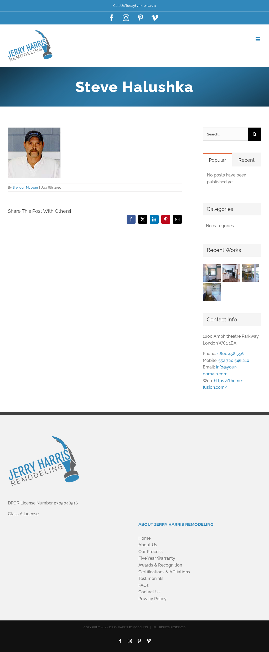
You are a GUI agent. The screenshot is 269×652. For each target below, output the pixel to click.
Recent (247, 160)
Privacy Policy (152, 598)
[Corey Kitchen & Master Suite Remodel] (250, 273)
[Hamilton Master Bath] (212, 291)
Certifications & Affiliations (164, 571)
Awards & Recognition (160, 565)
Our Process (150, 551)
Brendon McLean (25, 187)
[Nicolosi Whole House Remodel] (231, 273)
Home (144, 538)
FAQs (143, 585)
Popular (217, 160)
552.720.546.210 (233, 360)
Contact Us (149, 591)
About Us (147, 544)
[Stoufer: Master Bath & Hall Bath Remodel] (212, 273)
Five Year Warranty (156, 558)
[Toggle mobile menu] (258, 39)
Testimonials (150, 578)
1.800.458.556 (230, 353)
